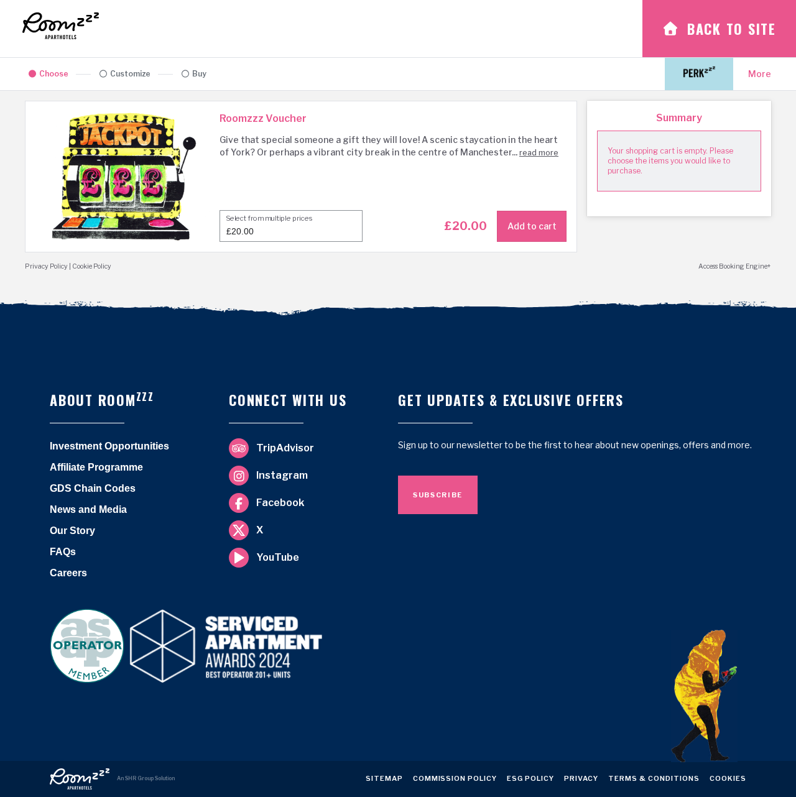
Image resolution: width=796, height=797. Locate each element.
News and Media (88, 509)
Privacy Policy (46, 266)
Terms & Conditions (654, 781)
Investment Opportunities (109, 446)
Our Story (72, 530)
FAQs (63, 551)
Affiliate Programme (96, 467)
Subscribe (438, 495)
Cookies (728, 781)
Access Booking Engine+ (734, 266)
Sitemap (384, 781)
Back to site (731, 29)
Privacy (581, 781)
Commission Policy (455, 781)
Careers (68, 573)
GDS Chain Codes (93, 488)
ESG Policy (530, 781)
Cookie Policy (91, 266)
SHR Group (139, 778)
